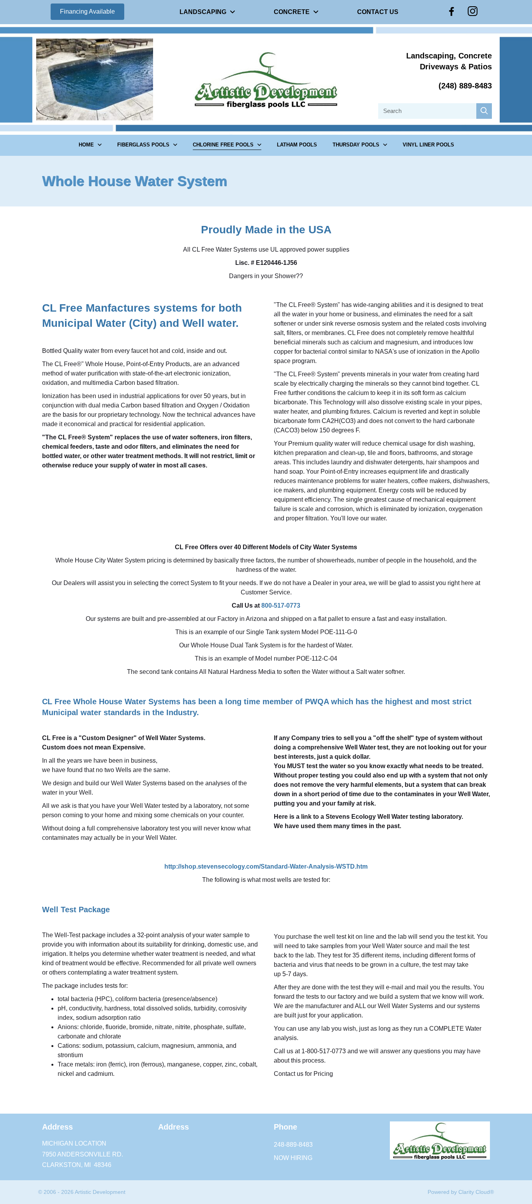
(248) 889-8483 (465, 85)
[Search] (484, 111)
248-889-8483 (293, 1144)
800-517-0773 (280, 605)
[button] (87, 12)
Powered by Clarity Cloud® (461, 1192)
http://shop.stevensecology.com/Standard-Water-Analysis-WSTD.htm (266, 866)
